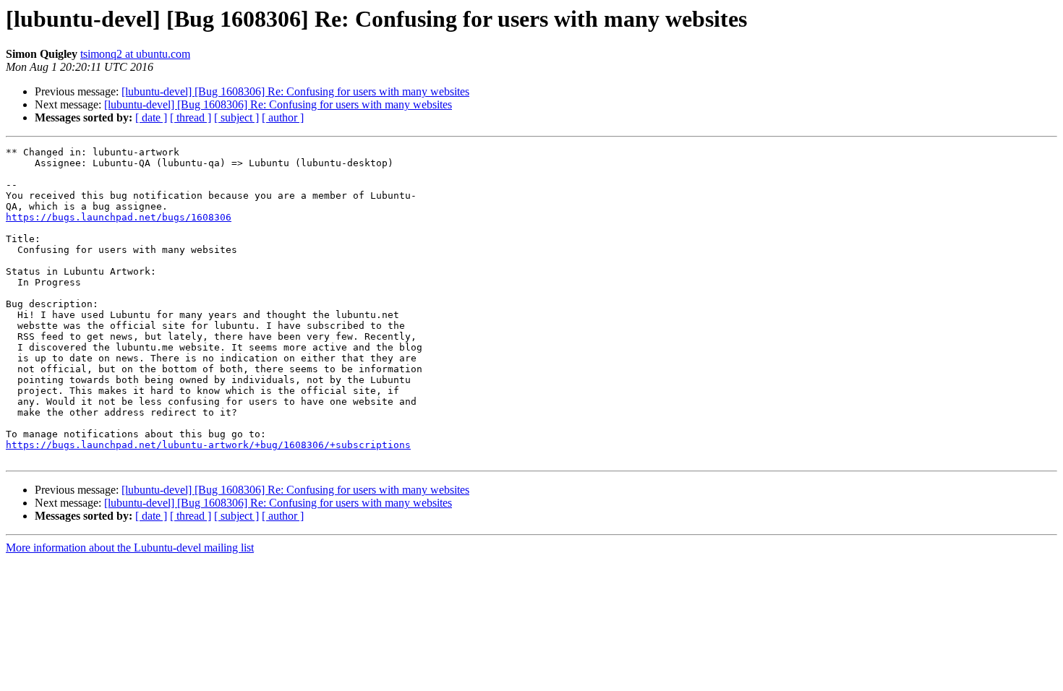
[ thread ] (190, 117)
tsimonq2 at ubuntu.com (135, 54)
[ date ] (151, 117)
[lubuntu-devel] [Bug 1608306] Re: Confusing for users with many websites (295, 91)
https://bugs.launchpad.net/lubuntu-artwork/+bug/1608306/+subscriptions (208, 444)
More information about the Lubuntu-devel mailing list (130, 547)
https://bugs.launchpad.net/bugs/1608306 (118, 217)
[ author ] (283, 117)
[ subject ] (236, 117)
